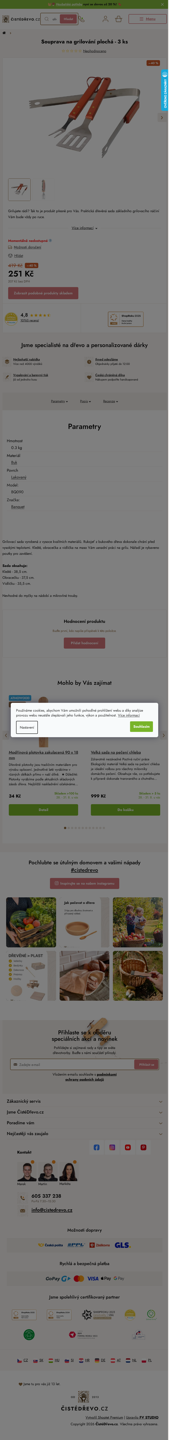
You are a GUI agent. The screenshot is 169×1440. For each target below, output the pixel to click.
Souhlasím (140, 726)
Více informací (127, 715)
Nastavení (25, 727)
